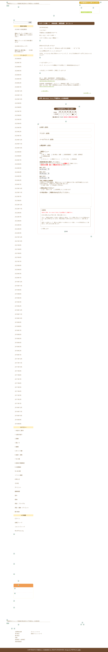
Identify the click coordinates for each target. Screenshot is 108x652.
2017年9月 (18, 371)
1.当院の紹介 (18, 434)
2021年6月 (18, 253)
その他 (17, 483)
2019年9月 (18, 290)
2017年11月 (18, 363)
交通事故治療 (18, 631)
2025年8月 (18, 107)
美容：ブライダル (20, 503)
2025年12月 (18, 91)
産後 (16, 499)
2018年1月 (18, 355)
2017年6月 (18, 383)
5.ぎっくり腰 (18, 451)
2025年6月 (18, 115)
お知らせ (17, 479)
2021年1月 (18, 261)
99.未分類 (18, 471)
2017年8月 (18, 375)
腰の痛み (17, 635)
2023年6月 (18, 200)
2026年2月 (18, 83)
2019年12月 (18, 282)
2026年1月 (18, 87)
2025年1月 (18, 135)
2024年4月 (18, 172)
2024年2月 (18, 180)
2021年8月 (18, 249)
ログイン (17, 518)
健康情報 (17, 491)
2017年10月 (18, 367)
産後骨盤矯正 (18, 641)
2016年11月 (18, 411)
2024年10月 (18, 148)
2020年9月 (18, 265)
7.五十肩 (17, 459)
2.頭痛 (17, 439)
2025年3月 (18, 127)
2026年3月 (18, 79)
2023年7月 (18, 196)
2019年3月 (18, 302)
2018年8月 (18, 326)
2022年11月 (18, 209)
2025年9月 (18, 103)
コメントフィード (20, 527)
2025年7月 (18, 111)
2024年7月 (18, 160)
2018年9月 (18, 322)
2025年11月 (18, 95)
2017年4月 (18, 391)
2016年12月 (18, 407)
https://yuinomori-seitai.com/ (46, 86)
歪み (16, 495)
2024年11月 (18, 144)
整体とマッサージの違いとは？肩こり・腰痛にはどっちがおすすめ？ (23, 35)
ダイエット (18, 487)
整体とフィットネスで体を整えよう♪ (23, 41)
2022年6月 (18, 221)
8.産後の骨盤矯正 (20, 463)
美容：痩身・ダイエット (22, 508)
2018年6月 (18, 334)
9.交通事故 (18, 467)
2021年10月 (18, 241)
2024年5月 (18, 168)
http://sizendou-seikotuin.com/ (47, 81)
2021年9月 (18, 245)
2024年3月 (18, 176)
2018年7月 (18, 330)
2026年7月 (18, 62)
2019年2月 (18, 306)
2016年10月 (18, 415)
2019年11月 (18, 286)
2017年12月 (18, 359)
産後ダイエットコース (36, 633)
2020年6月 (18, 269)
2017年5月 (18, 387)
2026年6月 (18, 67)
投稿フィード (18, 522)
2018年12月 (18, 310)
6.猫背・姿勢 (18, 455)
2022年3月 (18, 233)
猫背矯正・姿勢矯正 (20, 639)
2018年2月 (18, 351)
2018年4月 (18, 342)
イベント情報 (18, 475)
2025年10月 (18, 99)
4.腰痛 (17, 447)
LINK (79, 650)
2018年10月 (18, 318)
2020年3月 (18, 273)
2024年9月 (18, 152)
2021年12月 (18, 237)
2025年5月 (18, 119)
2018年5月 (18, 338)
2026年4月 (18, 75)
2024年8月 (18, 156)
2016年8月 (18, 424)
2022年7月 (18, 217)
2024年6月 (18, 164)
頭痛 (16, 637)
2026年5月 (18, 71)
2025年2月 (18, 131)
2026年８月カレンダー (21, 46)
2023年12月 (18, 188)
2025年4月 (18, 123)
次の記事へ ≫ (87, 93)
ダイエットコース (35, 631)
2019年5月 (18, 298)
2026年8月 (18, 58)
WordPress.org (19, 531)
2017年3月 (18, 395)
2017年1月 (18, 403)
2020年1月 (18, 278)
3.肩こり (17, 443)
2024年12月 (18, 140)
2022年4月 (18, 229)
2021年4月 (18, 257)
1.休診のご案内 (19, 430)
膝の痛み (17, 512)
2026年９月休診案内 (21, 29)
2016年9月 (18, 420)
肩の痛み (17, 633)
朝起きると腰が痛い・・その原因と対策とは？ (23, 50)
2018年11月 (18, 314)
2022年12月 (18, 205)
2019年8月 (18, 294)
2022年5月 (18, 225)
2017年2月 (18, 399)
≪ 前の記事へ (45, 91)
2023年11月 (18, 192)
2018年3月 (18, 346)
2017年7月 (18, 379)
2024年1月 (18, 184)
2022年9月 (18, 213)
